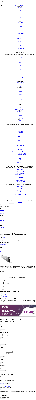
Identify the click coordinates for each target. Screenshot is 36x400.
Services (16, 109)
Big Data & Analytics (21, 173)
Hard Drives (4, 239)
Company (16, 127)
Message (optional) (3, 355)
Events (20, 158)
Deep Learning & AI (20, 11)
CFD (20, 10)
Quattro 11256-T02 (20, 41)
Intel (21, 29)
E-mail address (2, 328)
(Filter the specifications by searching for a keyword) (18, 277)
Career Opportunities (20, 145)
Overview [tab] (3, 236)
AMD (20, 25)
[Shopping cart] (19, 4)
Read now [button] (20, 149)
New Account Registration (20, 193)
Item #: (1, 247)
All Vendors (20, 22)
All (20, 59)
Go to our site (7, 398)
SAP (20, 17)
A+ (20, 61)
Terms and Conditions (7, 386)
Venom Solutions (20, 82)
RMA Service (20, 132)
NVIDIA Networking (20, 33)
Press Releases (20, 162)
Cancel (4, 329)
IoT (20, 14)
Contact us (20, 120)
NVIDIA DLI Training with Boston (20, 154)
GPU (20, 65)
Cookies (15, 386)
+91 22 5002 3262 (4, 294)
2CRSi (21, 23)
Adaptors (21, 100)
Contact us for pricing (3, 244)
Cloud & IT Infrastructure (20, 174)
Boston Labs (20, 131)
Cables (20, 102)
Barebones (20, 85)
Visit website (2, 210)
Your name (1, 349)
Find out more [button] (20, 169)
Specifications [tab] (4, 237)
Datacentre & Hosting (20, 118)
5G (20, 20)
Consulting (16, 171)
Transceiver (20, 103)
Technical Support (20, 190)
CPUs (21, 90)
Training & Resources (14, 151)
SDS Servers (20, 74)
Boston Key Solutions (20, 37)
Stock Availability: (2, 250)
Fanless (20, 86)
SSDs (21, 95)
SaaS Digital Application (20, 181)
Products (16, 57)
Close (1, 337)
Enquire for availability (3, 251)
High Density (20, 66)
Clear (9, 277)
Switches (21, 99)
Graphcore (20, 26)
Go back (2, 344)
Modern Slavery (20, 140)
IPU (20, 68)
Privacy (12, 386)
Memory (20, 94)
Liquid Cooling (20, 44)
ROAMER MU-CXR (21, 48)
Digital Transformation (20, 177)
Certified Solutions (21, 83)
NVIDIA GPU (21, 32)
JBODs (20, 80)
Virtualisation (21, 18)
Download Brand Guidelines (20, 194)
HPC (20, 13)
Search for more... (11, 203)
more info (1, 322)
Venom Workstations (20, 51)
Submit (2, 329)
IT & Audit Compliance (20, 180)
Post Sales (20, 114)
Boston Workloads (21, 7)
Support (20, 115)
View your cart (2, 383)
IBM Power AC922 (20, 38)
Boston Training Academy (21, 153)
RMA (20, 191)
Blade (20, 62)
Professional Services (20, 111)
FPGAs (20, 91)
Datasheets (20, 159)
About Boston (20, 136)
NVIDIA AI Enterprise (21, 30)
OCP (20, 45)
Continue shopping (7, 383)
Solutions (16, 5)
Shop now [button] (20, 107)
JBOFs (20, 78)
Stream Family (20, 49)
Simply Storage (21, 77)
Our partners (20, 137)
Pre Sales (21, 112)
